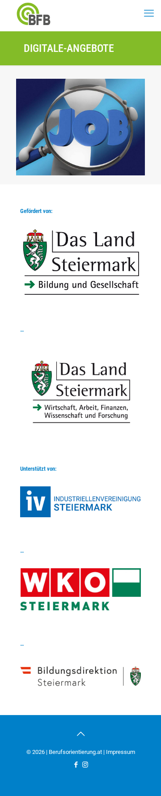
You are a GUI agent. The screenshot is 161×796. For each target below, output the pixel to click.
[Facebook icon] (75, 765)
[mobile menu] (149, 13)
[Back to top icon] (80, 733)
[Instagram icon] (85, 765)
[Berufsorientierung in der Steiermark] (33, 13)
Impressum (120, 752)
